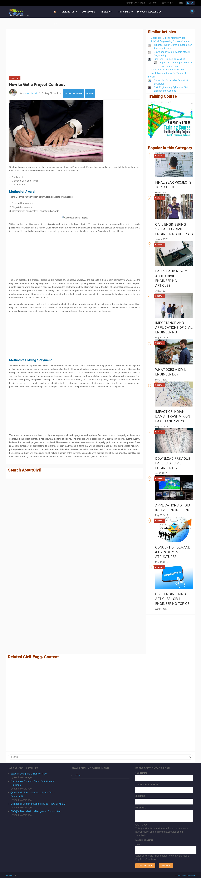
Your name (141, 773)
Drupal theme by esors (185, 875)
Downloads (88, 12)
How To (90, 93)
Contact (9, 875)
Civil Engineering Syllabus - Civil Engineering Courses (174, 229)
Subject (140, 796)
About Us (153, 3)
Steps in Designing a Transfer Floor (28, 773)
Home (180, 3)
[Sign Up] (192, 3)
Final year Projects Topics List (169, 59)
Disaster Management (135, 3)
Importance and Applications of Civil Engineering (174, 327)
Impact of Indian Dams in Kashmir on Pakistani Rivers (172, 416)
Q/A (55, 23)
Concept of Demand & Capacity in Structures (172, 552)
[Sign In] (188, 3)
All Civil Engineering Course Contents (171, 41)
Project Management (150, 12)
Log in (77, 775)
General (15, 78)
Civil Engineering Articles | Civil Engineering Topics (172, 599)
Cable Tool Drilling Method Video (168, 38)
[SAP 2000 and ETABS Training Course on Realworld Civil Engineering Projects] (170, 119)
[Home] (16, 11)
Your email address (146, 784)
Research (106, 12)
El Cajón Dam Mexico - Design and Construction (35, 811)
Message (140, 808)
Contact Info (167, 3)
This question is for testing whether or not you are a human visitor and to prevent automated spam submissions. (162, 842)
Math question (144, 840)
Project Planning (73, 93)
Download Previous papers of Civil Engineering (172, 463)
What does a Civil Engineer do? (167, 69)
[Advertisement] (74, 50)
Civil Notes (68, 12)
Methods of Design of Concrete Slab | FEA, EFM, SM (37, 804)
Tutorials (124, 12)
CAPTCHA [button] (141, 824)
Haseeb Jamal (30, 93)
